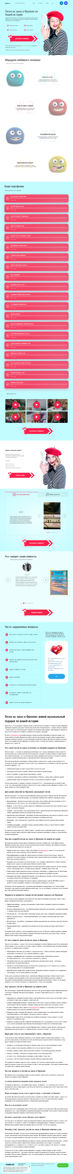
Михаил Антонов (42, 1165)
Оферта (53, 1163)
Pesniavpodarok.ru (15, 735)
